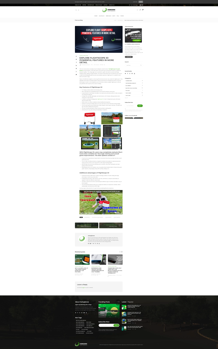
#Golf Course (88, 322)
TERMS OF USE (78, 4)
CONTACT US (111, 4)
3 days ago (129, 329)
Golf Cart (134, 95)
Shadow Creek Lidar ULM (86, 226)
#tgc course (89, 331)
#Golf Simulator (89, 325)
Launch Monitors (120, 20)
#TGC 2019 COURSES (85, 329)
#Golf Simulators (79, 327)
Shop (113, 15)
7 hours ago (102, 315)
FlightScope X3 (100, 99)
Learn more (135, 1)
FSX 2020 (134, 90)
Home (95, 15)
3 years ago (88, 64)
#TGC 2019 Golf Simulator (80, 331)
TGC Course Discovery (86, 224)
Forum (122, 15)
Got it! (140, 1)
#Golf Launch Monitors (80, 325)
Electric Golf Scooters (134, 88)
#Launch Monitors (117, 217)
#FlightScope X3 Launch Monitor (97, 217)
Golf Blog (101, 15)
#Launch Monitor (108, 217)
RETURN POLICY (91, 4)
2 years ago (81, 273)
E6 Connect (134, 85)
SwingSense (84, 64)
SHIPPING (84, 4)
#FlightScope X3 (87, 217)
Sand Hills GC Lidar (113, 226)
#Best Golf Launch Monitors (81, 320)
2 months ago (98, 273)
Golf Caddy (134, 92)
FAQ (118, 15)
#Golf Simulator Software (89, 327)
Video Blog (108, 15)
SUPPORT (106, 4)
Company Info (134, 80)
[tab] (124, 302)
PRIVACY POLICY (98, 4)
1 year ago (113, 275)
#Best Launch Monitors (80, 322)
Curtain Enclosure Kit (134, 83)
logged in (83, 287)
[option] (82, 265)
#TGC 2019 (77, 329)
